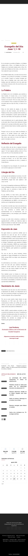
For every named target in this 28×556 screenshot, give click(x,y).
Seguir (14, 448)
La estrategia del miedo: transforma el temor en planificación (18, 379)
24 (3, 479)
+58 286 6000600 (15, 554)
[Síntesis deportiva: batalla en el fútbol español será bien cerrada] (5, 393)
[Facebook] (8, 528)
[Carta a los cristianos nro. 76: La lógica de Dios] (5, 414)
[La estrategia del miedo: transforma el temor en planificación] (5, 379)
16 (24, 473)
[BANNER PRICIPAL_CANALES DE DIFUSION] (14, 7)
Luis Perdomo (8, 52)
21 (17, 476)
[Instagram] (12, 528)
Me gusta (6, 448)
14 (17, 473)
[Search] (26, 2)
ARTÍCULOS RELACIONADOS (8, 374)
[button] (2, 2)
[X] (16, 528)
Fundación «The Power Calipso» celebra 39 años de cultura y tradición (7, 367)
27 (14, 479)
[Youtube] (19, 528)
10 (3, 473)
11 (7, 473)
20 (14, 476)
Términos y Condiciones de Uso (8, 535)
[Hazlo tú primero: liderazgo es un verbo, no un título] (5, 400)
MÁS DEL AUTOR (21, 374)
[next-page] (5, 419)
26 (10, 479)
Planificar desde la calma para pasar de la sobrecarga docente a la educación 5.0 (18, 386)
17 (3, 476)
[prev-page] (2, 419)
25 (7, 479)
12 (10, 473)
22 (21, 476)
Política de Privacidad (20, 535)
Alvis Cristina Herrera (10, 350)
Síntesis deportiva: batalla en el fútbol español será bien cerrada (18, 393)
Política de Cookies (11, 537)
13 (14, 473)
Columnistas (7, 40)
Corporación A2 (21, 541)
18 (7, 476)
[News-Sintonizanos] (12, 443)
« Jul (2, 483)
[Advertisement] (14, 24)
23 (24, 476)
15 (21, 473)
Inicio (2, 40)
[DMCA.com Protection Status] (14, 552)
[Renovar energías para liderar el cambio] (5, 407)
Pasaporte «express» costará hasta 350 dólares (20, 366)
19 (10, 476)
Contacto (18, 537)
